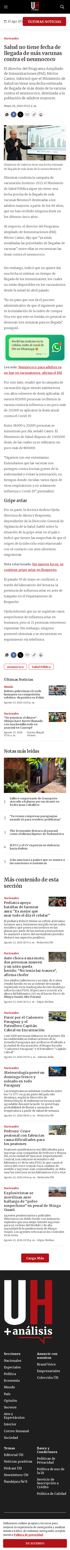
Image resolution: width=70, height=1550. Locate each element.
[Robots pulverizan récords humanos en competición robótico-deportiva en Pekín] (57, 690)
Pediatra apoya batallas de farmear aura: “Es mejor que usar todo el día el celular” (27, 909)
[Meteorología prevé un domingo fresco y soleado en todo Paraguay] (57, 1072)
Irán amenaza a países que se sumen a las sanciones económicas (37, 861)
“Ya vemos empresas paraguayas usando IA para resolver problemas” (35, 818)
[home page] (35, 7)
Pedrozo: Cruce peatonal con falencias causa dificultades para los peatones (24, 1137)
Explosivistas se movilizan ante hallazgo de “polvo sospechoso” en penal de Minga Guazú (32, 1201)
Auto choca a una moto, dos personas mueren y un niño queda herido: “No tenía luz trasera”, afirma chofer (30, 966)
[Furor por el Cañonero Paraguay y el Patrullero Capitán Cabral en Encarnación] (57, 1016)
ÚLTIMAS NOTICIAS (44, 22)
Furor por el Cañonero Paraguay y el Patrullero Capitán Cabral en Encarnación (24, 1023)
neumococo (15, 667)
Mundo (8, 687)
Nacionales (11, 38)
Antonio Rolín (46, 1057)
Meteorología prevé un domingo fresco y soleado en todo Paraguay (24, 1078)
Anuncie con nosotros (47, 1355)
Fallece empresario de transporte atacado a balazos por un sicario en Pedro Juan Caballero (34, 802)
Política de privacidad (28, 1535)
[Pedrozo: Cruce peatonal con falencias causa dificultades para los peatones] (57, 1130)
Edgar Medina (45, 1001)
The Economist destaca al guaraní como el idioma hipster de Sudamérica (37, 832)
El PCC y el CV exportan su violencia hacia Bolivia (35, 847)
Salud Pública (41, 667)
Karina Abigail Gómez (35, 734)
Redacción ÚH (45, 942)
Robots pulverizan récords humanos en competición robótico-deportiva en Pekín (24, 694)
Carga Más (35, 1258)
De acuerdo (35, 1543)
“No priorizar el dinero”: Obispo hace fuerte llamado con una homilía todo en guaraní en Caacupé (23, 722)
